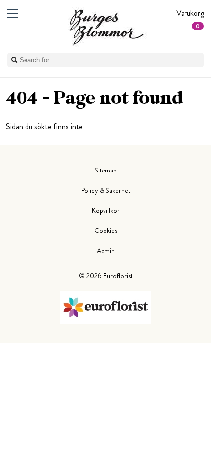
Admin (106, 251)
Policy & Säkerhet (105, 190)
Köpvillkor (106, 210)
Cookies (105, 230)
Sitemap (105, 170)
